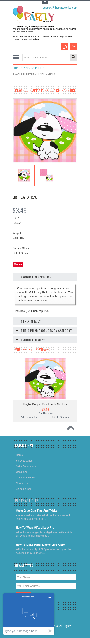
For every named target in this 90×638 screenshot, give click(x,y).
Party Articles (27, 500)
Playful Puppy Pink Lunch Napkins (45, 404)
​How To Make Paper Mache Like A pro (40, 545)
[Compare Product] (64, 46)
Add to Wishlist (29, 417)
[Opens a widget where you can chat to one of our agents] (28, 614)
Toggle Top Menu (45, 2)
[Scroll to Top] (71, 428)
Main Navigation (16, 57)
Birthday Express (25, 197)
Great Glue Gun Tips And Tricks (36, 510)
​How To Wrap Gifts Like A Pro (35, 527)
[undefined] (45, 162)
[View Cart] (73, 46)
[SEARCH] (73, 57)
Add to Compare (61, 417)
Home (16, 67)
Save (19, 264)
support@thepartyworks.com (60, 7)
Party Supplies (32, 67)
